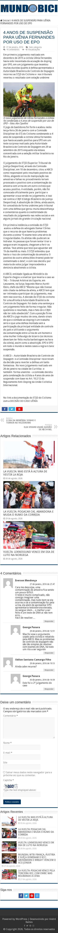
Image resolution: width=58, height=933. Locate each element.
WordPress (21, 919)
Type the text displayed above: (19, 790)
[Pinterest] (31, 895)
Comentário (10, 715)
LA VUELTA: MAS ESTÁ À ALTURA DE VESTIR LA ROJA (35, 818)
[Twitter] (26, 895)
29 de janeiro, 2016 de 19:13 (42, 663)
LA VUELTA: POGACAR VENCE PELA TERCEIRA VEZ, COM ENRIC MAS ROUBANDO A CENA (36, 873)
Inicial (6, 20)
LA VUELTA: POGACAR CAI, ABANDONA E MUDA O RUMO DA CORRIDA (28, 513)
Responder (49, 621)
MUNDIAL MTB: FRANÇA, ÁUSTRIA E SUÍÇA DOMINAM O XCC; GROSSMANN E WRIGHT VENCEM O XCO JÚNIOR (37, 858)
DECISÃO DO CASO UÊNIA (24, 401)
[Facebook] (21, 895)
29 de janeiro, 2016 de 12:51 (42, 631)
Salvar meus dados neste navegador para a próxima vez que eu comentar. (27, 774)
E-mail (7, 752)
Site (5, 762)
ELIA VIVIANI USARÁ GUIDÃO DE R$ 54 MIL (38, 427)
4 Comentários (13, 49)
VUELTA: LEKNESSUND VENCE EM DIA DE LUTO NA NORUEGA (36, 844)
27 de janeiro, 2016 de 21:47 (42, 584)
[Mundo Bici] (29, 8)
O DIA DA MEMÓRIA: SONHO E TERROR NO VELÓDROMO (21, 420)
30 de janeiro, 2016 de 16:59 (42, 680)
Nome (7, 742)
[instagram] (37, 895)
